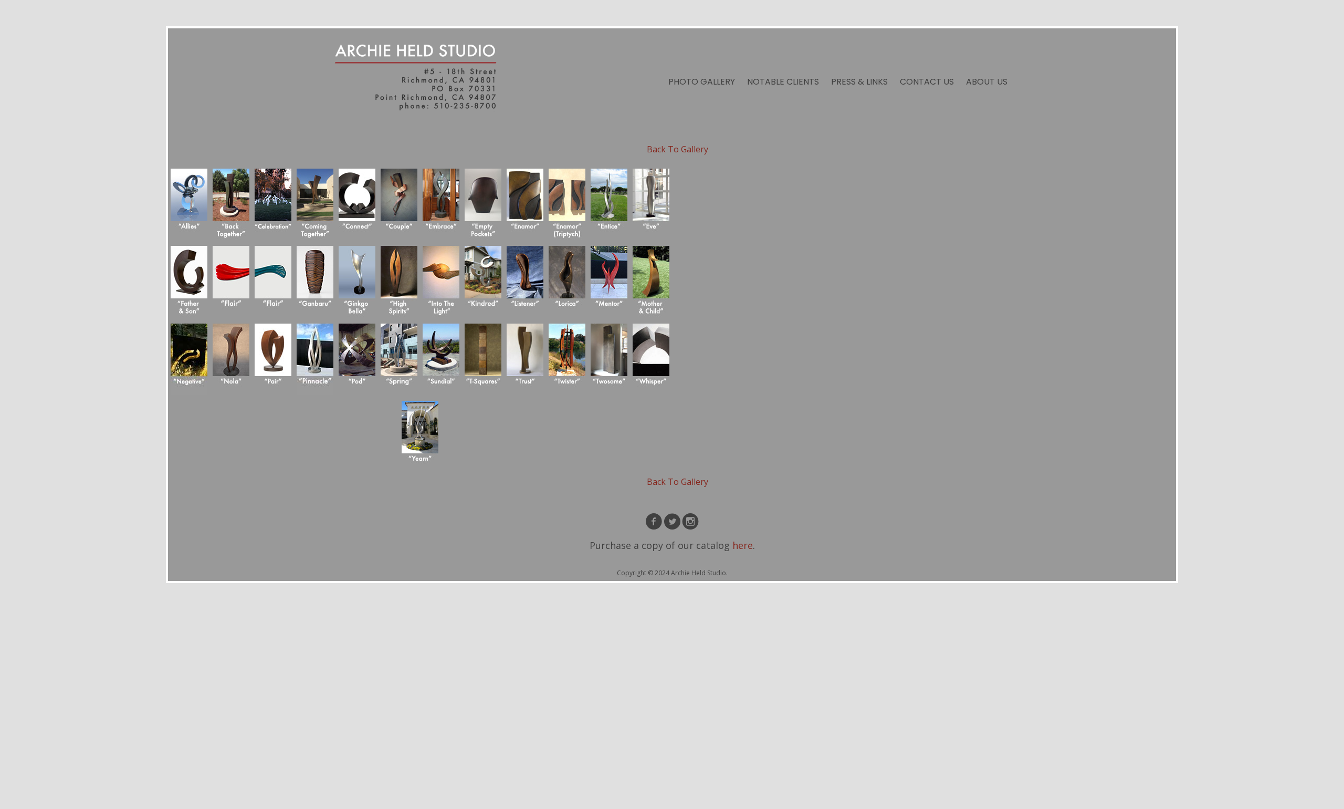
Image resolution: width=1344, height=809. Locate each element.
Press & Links (859, 82)
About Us (986, 82)
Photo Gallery (701, 82)
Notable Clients (783, 82)
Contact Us (927, 82)
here (742, 545)
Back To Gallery (677, 149)
